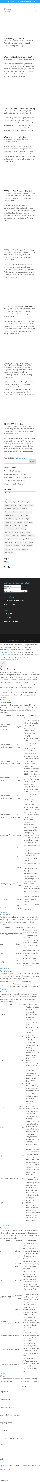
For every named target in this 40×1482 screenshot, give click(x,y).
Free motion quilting (11, 519)
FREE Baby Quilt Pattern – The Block (18, 307)
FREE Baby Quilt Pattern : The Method (19, 250)
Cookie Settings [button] (5, 660)
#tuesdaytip (25, 502)
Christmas (22, 370)
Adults (7, 505)
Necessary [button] (3, 697)
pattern (25, 525)
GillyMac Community (15, 43)
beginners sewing (28, 505)
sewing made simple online (13, 542)
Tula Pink (29, 546)
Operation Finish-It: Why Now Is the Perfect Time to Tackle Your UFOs (18, 364)
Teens (16, 434)
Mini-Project (8, 525)
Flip (7, 562)
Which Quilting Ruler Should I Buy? (18, 57)
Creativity (28, 512)
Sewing (7, 535)
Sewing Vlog (8, 546)
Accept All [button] (14, 660)
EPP (16, 515)
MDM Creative (21, 640)
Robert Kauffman (25, 532)
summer (16, 546)
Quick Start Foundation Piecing (14, 481)
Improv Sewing (9, 431)
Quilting (6, 46)
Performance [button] (4, 968)
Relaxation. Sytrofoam (11, 532)
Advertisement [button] (5, 1225)
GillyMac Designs (24, 519)
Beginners (28, 41)
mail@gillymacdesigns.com (15, 600)
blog (33, 41)
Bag (20, 505)
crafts (21, 512)
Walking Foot (9, 549)
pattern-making (9, 529)
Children (25, 508)
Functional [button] (3, 912)
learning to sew (17, 522)
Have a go (8, 522)
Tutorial (28, 113)
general (16, 429)
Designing (7, 372)
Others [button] (2, 1374)
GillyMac (9, 41)
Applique (27, 367)
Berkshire (8, 508)
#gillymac (8, 502)
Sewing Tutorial (28, 542)
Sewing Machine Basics (27, 535)
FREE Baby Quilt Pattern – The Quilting (19, 191)
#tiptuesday (16, 502)
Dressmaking (16, 372)
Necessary (6, 700)
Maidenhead (28, 522)
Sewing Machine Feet (11, 539)
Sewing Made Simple (17, 46)
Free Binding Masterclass (14, 38)
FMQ (26, 515)
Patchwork (26, 43)
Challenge (15, 370)
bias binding (16, 508)
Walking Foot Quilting (21, 549)
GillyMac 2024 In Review (13, 424)
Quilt (17, 529)
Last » (24, 458)
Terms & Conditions (11, 621)
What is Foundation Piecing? (15, 137)
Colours (15, 512)
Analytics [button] (3, 989)
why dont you (9, 552)
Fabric (21, 515)
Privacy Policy (8, 613)
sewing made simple (25, 539)
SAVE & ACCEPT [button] (5, 1469)
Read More (4, 652)
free (5, 43)
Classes (26, 59)
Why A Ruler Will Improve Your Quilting (19, 108)
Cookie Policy (8, 618)
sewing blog (14, 535)
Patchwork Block (10, 198)
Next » (19, 458)
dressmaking (9, 515)
